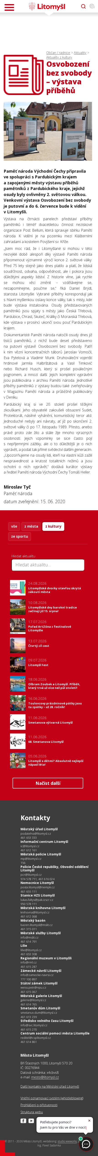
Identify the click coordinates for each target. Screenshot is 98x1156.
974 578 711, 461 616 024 (37, 879)
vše (14, 526)
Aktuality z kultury (59, 57)
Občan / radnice (58, 52)
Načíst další (48, 783)
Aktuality (80, 52)
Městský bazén (33, 920)
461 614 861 (29, 1042)
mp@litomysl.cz (31, 858)
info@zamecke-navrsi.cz (37, 975)
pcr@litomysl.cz (31, 874)
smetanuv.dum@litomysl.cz (39, 1012)
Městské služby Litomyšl (41, 933)
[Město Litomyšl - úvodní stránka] (47, 6)
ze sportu (19, 536)
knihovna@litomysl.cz (35, 912)
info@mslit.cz (30, 937)
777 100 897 (29, 979)
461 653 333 (29, 838)
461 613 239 (29, 1017)
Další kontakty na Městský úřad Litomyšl (50, 1086)
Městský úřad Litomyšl (39, 829)
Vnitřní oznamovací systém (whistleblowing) (52, 1098)
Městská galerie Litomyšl (41, 996)
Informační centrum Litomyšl (44, 841)
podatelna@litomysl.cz (36, 833)
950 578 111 (29, 904)
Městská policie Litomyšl (41, 854)
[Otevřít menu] (9, 7)
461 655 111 (29, 891)
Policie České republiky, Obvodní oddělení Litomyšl (54, 869)
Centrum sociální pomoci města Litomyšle (55, 1033)
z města (31, 526)
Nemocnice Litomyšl (37, 883)
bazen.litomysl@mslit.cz (37, 925)
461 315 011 (29, 929)
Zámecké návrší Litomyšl (41, 970)
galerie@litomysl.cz (33, 1000)
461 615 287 (29, 967)
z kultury (53, 526)
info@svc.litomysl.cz (34, 1025)
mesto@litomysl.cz (45, 1077)
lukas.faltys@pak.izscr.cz (37, 900)
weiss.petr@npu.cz (33, 987)
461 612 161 (29, 850)
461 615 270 (29, 1029)
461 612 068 (29, 916)
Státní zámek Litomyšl (39, 983)
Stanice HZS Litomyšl (38, 895)
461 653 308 (29, 954)
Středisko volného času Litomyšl (47, 1020)
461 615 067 (29, 992)
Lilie (24, 945)
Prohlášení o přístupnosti (39, 1105)
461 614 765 (29, 1004)
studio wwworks (67, 1141)
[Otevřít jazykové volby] (92, 6)
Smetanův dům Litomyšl (40, 1008)
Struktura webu (32, 1112)
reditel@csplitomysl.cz (36, 1038)
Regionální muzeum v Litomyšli (46, 958)
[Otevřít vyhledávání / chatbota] (83, 6)
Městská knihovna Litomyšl (43, 908)
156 (23, 863)
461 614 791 (29, 941)
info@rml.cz (29, 962)
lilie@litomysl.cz (31, 950)
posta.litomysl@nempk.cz (38, 887)
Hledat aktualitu (23, 556)
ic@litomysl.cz (30, 846)
